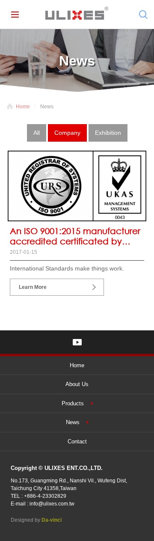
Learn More (33, 287)
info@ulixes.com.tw (52, 504)
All (36, 132)
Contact (77, 441)
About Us (77, 384)
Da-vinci (51, 520)
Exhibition (108, 132)
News (73, 422)
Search (143, 14)
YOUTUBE (77, 342)
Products (73, 403)
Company (67, 132)
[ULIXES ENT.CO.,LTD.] (77, 14)
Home (23, 107)
